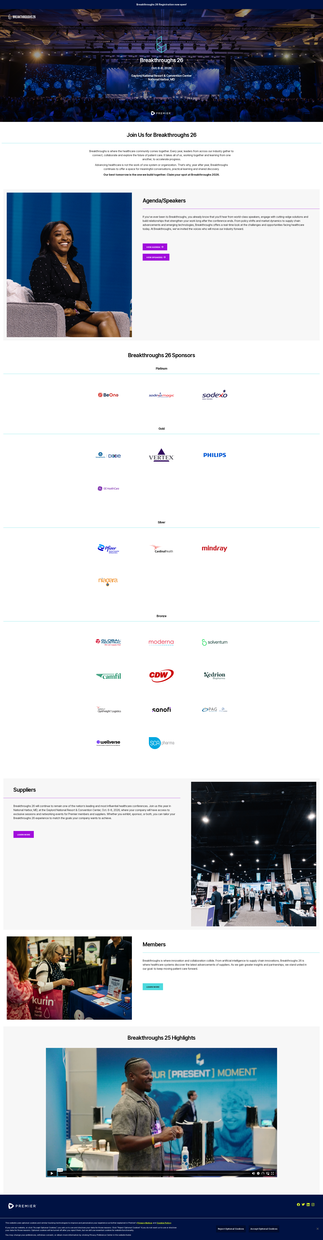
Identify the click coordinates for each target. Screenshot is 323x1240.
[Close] (317, 1228)
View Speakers (154, 257)
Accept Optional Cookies (263, 1229)
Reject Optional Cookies (231, 1229)
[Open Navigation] (313, 16)
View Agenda (153, 247)
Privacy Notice (144, 1223)
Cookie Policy (164, 1223)
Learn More (23, 834)
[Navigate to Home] (21, 16)
